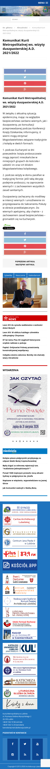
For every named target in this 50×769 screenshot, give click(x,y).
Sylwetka (8, 275)
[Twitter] (25, 744)
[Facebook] (12, 744)
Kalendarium (34, 275)
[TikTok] (25, 754)
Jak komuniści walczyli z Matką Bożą (19, 488)
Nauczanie (20, 275)
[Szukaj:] (25, 19)
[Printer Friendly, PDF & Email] (7, 225)
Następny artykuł (25, 264)
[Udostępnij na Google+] (25, 89)
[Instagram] (12, 754)
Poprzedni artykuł (25, 261)
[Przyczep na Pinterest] (25, 83)
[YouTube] (37, 744)
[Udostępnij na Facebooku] (25, 71)
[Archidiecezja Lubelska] (25, 11)
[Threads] (37, 754)
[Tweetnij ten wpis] (25, 77)
